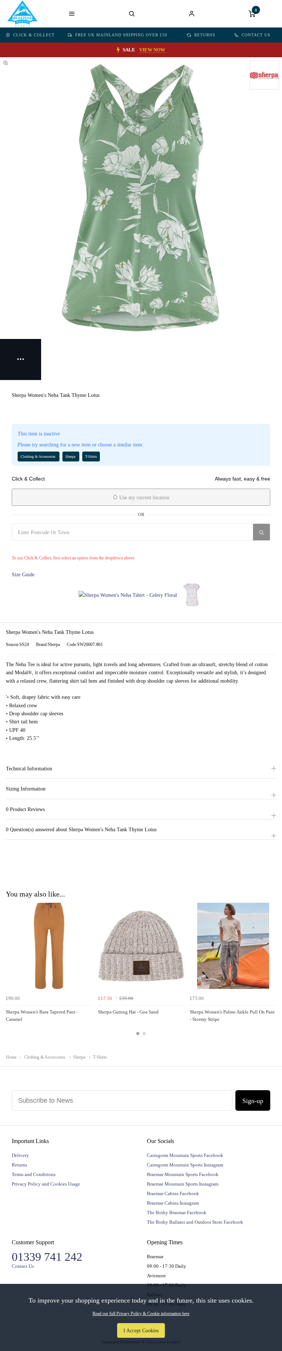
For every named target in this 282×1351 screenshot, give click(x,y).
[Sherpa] (264, 74)
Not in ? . (55, 548)
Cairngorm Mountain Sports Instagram (185, 1165)
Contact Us (256, 35)
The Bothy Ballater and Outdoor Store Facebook (195, 1222)
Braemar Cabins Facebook (173, 1193)
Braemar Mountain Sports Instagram (182, 1184)
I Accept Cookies (141, 1330)
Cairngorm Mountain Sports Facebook (185, 1155)
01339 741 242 (47, 1256)
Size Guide (23, 574)
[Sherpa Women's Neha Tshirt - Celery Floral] (128, 594)
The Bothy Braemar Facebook (176, 1212)
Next (269, 973)
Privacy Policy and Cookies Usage (46, 1184)
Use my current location (143, 497)
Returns (204, 35)
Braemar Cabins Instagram (173, 1203)
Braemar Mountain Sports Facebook (182, 1174)
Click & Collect (34, 35)
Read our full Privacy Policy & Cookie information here (141, 1313)
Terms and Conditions (33, 1174)
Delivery (20, 1155)
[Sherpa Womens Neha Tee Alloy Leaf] (191, 594)
